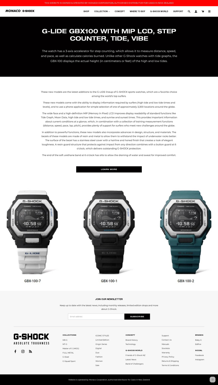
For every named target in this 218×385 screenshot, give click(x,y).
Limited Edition (102, 340)
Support (165, 335)
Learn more (109, 169)
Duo (97, 352)
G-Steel (66, 357)
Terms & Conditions (170, 365)
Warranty (166, 352)
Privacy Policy (168, 357)
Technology (131, 344)
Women (99, 361)
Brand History (132, 340)
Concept (130, 335)
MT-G (65, 344)
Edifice (198, 344)
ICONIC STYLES (102, 335)
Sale (97, 365)
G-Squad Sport (69, 361)
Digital (99, 348)
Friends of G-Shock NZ (135, 355)
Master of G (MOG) (71, 348)
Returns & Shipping (170, 361)
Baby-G (198, 340)
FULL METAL (68, 353)
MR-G (65, 340)
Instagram (199, 359)
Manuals (165, 344)
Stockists (166, 348)
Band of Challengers (134, 364)
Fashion (99, 357)
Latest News (131, 359)
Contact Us (167, 340)
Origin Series (101, 344)
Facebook (199, 355)
